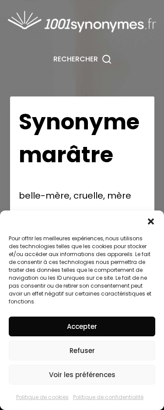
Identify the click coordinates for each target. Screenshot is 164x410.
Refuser (82, 350)
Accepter (82, 326)
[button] (151, 221)
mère (57, 195)
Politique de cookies (42, 397)
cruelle (88, 195)
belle (30, 195)
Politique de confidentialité (108, 397)
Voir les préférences (82, 374)
